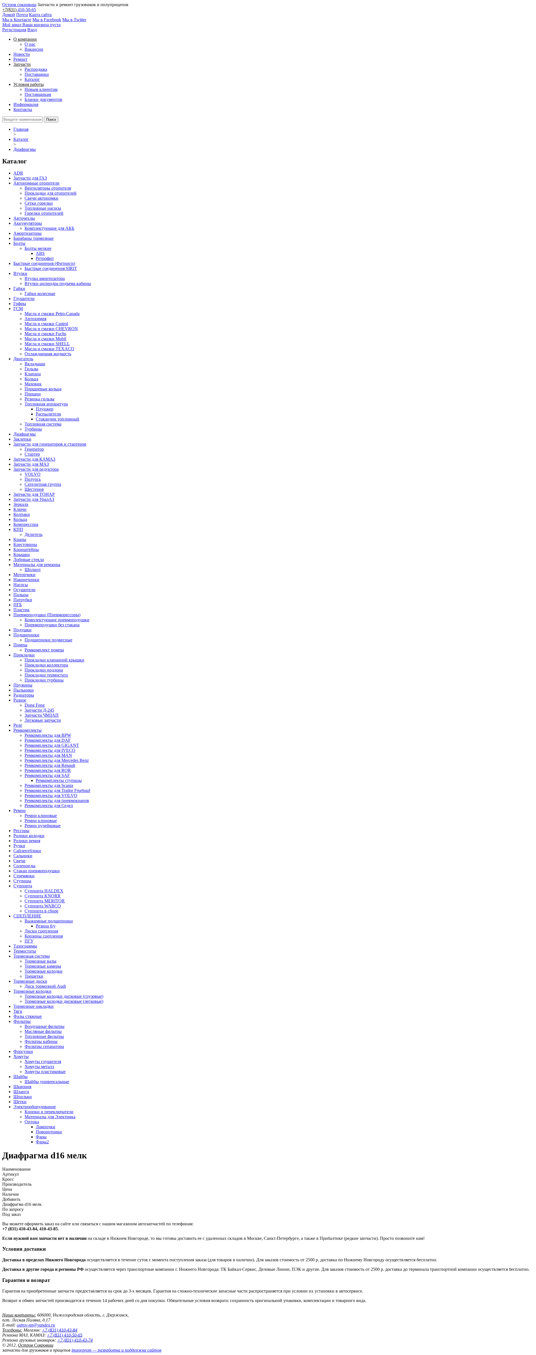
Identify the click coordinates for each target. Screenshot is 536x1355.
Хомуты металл (39, 1066)
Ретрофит (45, 258)
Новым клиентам (41, 89)
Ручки (19, 845)
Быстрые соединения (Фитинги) (44, 263)
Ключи (20, 509)
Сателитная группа (43, 484)
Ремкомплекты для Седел (49, 805)
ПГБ (17, 604)
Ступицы (22, 880)
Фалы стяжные (27, 1016)
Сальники (22, 855)
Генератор (34, 449)
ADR (18, 173)
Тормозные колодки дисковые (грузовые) (64, 996)
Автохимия (35, 318)
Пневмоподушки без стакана (52, 624)
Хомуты (21, 1056)
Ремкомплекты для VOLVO (51, 795)
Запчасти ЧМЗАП (42, 715)
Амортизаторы (27, 233)
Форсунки (23, 1051)
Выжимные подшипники (49, 921)
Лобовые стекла (28, 559)
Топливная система (43, 424)
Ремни (19, 810)
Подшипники (26, 634)
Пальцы (20, 594)
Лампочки (45, 1126)
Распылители (48, 414)
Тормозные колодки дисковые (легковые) (64, 1001)
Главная (20, 129)
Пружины (22, 685)
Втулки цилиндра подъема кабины (58, 283)
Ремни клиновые (41, 815)
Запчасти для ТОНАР (34, 494)
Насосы (20, 584)
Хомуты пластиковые (45, 1071)
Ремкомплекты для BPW (48, 735)
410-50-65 (27, 9)
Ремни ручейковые (43, 825)
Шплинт (33, 569)
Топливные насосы (43, 208)
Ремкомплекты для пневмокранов (57, 800)
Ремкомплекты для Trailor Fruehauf (57, 790)
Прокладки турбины (44, 680)
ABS (40, 253)
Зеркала (20, 504)
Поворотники (49, 1131)
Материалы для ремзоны (36, 564)
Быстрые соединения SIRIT (51, 268)
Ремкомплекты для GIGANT (52, 745)
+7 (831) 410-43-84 (59, 1330)
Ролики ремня (26, 840)
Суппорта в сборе (41, 911)
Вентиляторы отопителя (48, 188)
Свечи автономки (41, 198)
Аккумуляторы (27, 223)
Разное (19, 700)
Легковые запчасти (43, 720)
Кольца (31, 378)
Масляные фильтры (43, 1031)
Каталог (32, 79)
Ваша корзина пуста (31, 24)
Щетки (20, 1101)
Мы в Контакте (16, 19)
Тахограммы (25, 946)
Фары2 (42, 1141)
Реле (17, 725)
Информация (25, 104)
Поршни (33, 394)
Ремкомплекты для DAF (48, 740)
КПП (18, 529)
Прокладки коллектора (46, 665)
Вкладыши (35, 363)
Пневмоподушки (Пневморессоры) (46, 614)
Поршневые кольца (43, 389)
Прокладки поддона (44, 670)
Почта (22, 14)
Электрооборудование (34, 1106)
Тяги (17, 1011)
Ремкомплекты (27, 730)
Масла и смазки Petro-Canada (52, 313)
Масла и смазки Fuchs (45, 333)
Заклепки (22, 439)
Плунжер (44, 409)
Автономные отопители (36, 183)
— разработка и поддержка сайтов (116, 1350)
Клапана (33, 373)
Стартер (32, 454)
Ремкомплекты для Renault (50, 765)
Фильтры (22, 1021)
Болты (19, 243)
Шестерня (34, 489)
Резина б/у (46, 926)
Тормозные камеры (43, 966)
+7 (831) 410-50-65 (64, 1335)
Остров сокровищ (19, 4)
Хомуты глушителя (43, 1061)
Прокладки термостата (46, 675)
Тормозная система (31, 956)
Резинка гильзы (39, 399)
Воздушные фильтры (44, 1026)
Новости (21, 54)
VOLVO (32, 474)
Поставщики (37, 74)
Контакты (22, 109)
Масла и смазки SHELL (47, 343)
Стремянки (24, 875)
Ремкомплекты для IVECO (50, 750)
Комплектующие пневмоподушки (57, 619)
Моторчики (24, 574)
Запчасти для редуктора (36, 469)
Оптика (32, 1121)
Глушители (24, 298)
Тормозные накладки (33, 1006)
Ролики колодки (28, 835)
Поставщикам (38, 94)
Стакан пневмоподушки (36, 870)
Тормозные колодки (44, 971)
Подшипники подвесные (48, 639)
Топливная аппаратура (46, 404)
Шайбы (20, 1076)
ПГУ (29, 941)
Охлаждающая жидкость (48, 353)
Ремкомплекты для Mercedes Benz (57, 760)
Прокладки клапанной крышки (54, 660)
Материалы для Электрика (50, 1116)
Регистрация (14, 29)
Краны (19, 539)
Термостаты (24, 951)
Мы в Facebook (46, 19)
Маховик (33, 383)
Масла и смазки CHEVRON (51, 328)
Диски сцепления (41, 931)
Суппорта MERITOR (45, 900)
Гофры (19, 303)
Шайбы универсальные (47, 1081)
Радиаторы (23, 695)
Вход (32, 29)
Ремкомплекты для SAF (47, 775)
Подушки (22, 629)
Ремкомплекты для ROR (48, 770)
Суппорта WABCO (43, 906)
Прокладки (24, 655)
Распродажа (36, 69)
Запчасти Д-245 (39, 710)
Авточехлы (24, 218)
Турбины (33, 429)
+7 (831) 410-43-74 (75, 1340)
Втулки (20, 273)
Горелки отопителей (44, 213)
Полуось (33, 479)
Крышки (21, 554)
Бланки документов (43, 99)
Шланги (21, 1091)
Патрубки (22, 599)
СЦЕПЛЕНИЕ (27, 916)
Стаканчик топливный (57, 419)
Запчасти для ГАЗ (30, 178)
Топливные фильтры (44, 1036)
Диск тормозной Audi (45, 986)
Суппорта (22, 885)
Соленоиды (24, 865)
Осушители (24, 589)
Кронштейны (26, 549)
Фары (41, 1136)
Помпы (20, 645)
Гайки (19, 288)
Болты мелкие (38, 248)
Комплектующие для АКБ (49, 228)
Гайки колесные (40, 293)
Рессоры (21, 830)
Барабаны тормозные (33, 238)
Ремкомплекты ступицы (59, 780)
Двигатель (23, 358)
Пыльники (23, 690)
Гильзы (31, 368)
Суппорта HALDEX (44, 890)
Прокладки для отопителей (50, 193)
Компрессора (25, 524)
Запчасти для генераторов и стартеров (49, 444)
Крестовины (25, 544)
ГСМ (18, 308)
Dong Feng (35, 705)
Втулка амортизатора (45, 278)
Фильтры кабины (41, 1041)
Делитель (33, 534)
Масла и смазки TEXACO (49, 348)
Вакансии (34, 49)
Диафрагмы (24, 149)
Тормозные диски (30, 981)
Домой (8, 14)
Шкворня (22, 1086)
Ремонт (20, 59)
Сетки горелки (39, 203)
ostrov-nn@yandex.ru (36, 1325)
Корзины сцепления (44, 936)
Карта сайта (40, 14)
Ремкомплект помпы (44, 650)
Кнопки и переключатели (49, 1111)
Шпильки (22, 1096)
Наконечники (26, 579)
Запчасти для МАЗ (31, 464)
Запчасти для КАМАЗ (34, 459)
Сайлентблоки (27, 850)
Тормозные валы (40, 961)
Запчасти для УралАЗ (33, 499)
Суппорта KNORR (43, 895)
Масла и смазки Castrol (46, 323)
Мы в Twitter (74, 19)
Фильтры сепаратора (44, 1046)
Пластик (21, 609)
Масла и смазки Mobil (45, 338)
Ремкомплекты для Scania (49, 785)
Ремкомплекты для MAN (48, 755)
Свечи (19, 860)
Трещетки (34, 976)
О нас (30, 44)
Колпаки (21, 514)
